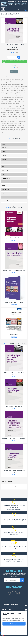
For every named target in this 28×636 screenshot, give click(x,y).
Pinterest (17, 68)
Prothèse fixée (14, 334)
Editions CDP (5, 155)
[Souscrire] (22, 580)
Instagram (17, 593)
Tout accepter (14, 623)
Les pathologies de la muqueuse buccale (14, 270)
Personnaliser (14, 632)
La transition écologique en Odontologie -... (14, 471)
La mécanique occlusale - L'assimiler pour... (14, 373)
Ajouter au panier (18, 57)
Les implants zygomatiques (14, 406)
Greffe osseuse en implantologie (14, 302)
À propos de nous (10, 605)
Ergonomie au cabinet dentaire (14, 238)
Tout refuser (14, 628)
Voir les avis (14, 71)
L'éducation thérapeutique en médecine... (14, 438)
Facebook (10, 593)
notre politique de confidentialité (13, 574)
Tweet (14, 68)
